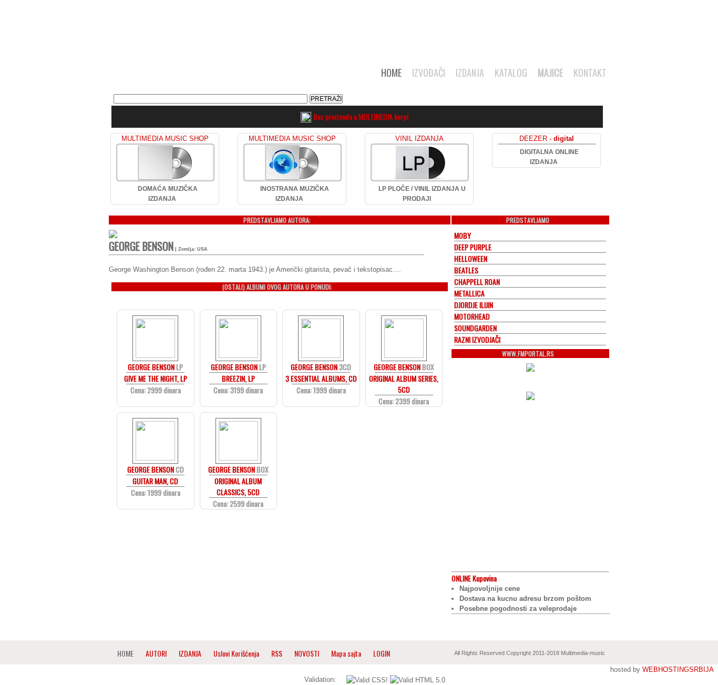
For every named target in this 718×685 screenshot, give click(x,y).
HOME (391, 72)
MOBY (462, 235)
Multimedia (216, 75)
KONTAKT (590, 72)
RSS (276, 653)
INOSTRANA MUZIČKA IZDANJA (294, 193)
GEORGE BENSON (151, 366)
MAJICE (550, 72)
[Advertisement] (359, 27)
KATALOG (511, 72)
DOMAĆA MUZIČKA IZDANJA (168, 193)
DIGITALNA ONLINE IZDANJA (549, 157)
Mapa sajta (346, 653)
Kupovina (474, 578)
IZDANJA (470, 72)
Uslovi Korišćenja (237, 653)
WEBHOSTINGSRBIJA (677, 669)
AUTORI (156, 653)
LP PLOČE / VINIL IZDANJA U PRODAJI (422, 193)
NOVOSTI (306, 653)
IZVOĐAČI (428, 72)
